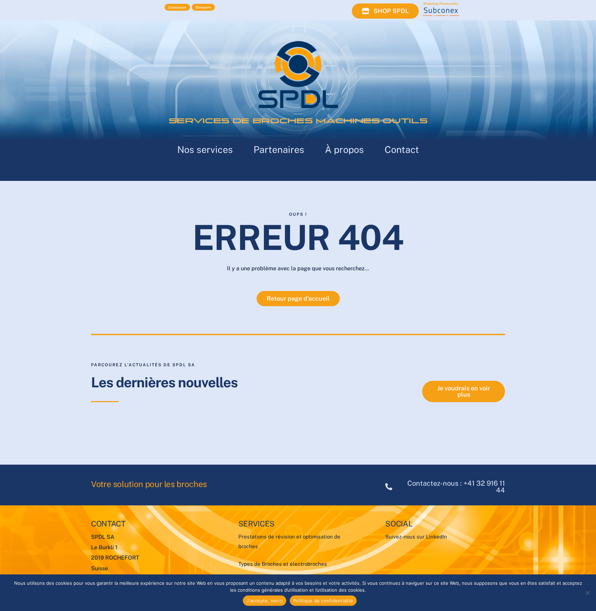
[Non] (587, 592)
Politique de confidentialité (323, 600)
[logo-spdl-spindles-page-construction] (298, 43)
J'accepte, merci (264, 600)
